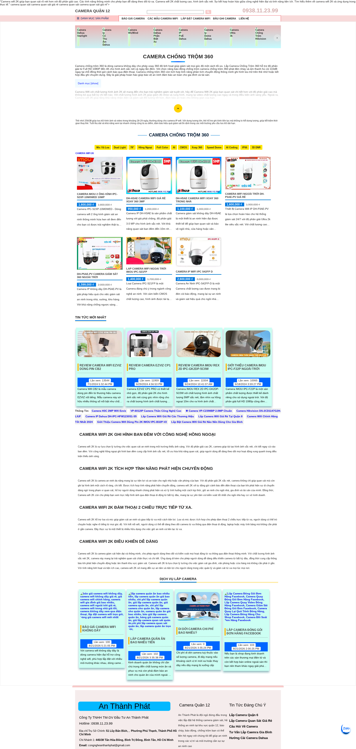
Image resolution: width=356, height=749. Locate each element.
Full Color (162, 147)
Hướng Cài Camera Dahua (248, 738)
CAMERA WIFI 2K (84, 153)
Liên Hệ (244, 18)
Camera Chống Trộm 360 (178, 56)
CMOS (183, 147)
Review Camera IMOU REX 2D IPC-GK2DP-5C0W (199, 367)
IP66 (244, 147)
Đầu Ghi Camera (224, 18)
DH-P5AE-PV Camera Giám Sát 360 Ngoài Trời (97, 275)
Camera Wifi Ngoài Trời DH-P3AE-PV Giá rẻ (244, 195)
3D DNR (256, 147)
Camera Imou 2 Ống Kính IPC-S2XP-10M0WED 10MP (97, 196)
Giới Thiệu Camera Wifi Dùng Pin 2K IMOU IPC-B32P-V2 (132, 421)
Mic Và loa (102, 147)
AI (174, 147)
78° (132, 147)
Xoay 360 (197, 147)
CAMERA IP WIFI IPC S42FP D (194, 271)
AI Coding (232, 147)
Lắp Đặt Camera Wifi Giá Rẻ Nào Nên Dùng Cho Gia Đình (207, 421)
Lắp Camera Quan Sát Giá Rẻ (250, 721)
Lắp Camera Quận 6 (243, 715)
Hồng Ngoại (145, 147)
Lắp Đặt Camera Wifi (195, 18)
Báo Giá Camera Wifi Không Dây (99, 628)
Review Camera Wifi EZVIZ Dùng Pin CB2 (100, 367)
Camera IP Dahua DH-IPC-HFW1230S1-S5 (111, 416)
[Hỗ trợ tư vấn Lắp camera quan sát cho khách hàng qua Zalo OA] (345, 728)
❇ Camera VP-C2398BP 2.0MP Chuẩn (209, 410)
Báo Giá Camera (133, 18)
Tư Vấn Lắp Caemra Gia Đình (250, 732)
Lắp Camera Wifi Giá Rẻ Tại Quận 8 (220, 416)
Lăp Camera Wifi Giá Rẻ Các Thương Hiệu (167, 416)
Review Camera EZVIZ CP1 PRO (150, 367)
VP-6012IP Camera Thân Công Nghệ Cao (156, 410)
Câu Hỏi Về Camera (243, 726)
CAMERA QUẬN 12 (92, 11)
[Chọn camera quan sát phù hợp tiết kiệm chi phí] (277, 38)
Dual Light (120, 147)
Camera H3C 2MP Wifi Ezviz (109, 410)
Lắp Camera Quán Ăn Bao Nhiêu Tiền (147, 640)
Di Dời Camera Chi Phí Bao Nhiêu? (195, 630)
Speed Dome (214, 147)
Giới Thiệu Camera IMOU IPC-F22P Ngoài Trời (247, 367)
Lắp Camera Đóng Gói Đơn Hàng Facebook (244, 631)
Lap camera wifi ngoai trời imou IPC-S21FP (146, 270)
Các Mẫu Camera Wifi (163, 18)
